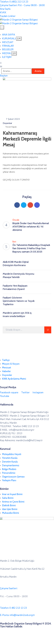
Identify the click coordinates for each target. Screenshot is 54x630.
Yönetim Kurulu (9, 458)
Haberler (6, 371)
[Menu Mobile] (2, 27)
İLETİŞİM (6, 57)
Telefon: (13, 608)
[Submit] (47, 329)
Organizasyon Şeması (13, 476)
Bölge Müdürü (9, 469)
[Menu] (18, 39)
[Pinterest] (30, 205)
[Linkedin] (37, 205)
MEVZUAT (7, 42)
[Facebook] (17, 205)
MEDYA (6, 53)
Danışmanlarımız (10, 465)
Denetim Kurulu (10, 461)
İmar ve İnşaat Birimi (12, 494)
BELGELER (7, 49)
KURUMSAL (8, 38)
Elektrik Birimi (9, 505)
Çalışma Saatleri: (8, 588)
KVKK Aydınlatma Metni (14, 378)
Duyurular (7, 123)
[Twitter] (23, 205)
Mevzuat (6, 367)
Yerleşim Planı (9, 480)
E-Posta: (17, 615)
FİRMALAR (8, 45)
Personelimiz (8, 472)
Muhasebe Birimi (10, 513)
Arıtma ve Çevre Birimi (13, 501)
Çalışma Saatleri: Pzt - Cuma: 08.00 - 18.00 (22, 5)
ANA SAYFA (8, 34)
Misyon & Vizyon (11, 363)
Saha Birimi (7, 498)
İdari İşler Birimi (9, 509)
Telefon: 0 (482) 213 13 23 (14, 1)
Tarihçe (6, 360)
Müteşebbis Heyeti (11, 454)
